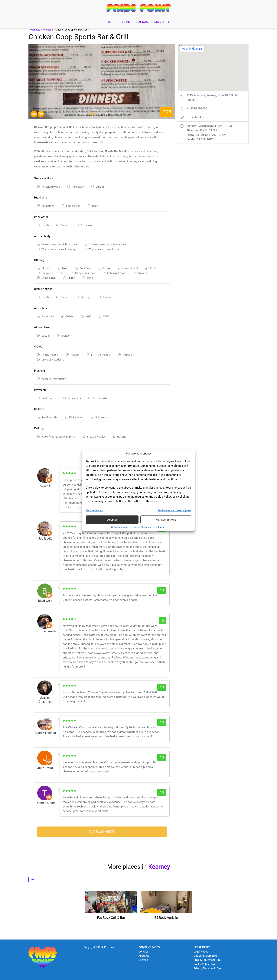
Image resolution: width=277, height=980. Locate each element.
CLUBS (125, 22)
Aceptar (112, 519)
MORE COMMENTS (102, 831)
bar (32, 879)
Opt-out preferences (121, 527)
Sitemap (143, 959)
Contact (143, 951)
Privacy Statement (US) (207, 959)
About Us (143, 955)
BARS (110, 22)
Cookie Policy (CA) (204, 964)
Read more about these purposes (174, 510)
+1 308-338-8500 (197, 108)
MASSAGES (162, 22)
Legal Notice (159, 527)
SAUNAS (142, 22)
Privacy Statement (142, 527)
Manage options (166, 519)
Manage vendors (94, 510)
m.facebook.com (197, 117)
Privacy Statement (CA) (207, 968)
